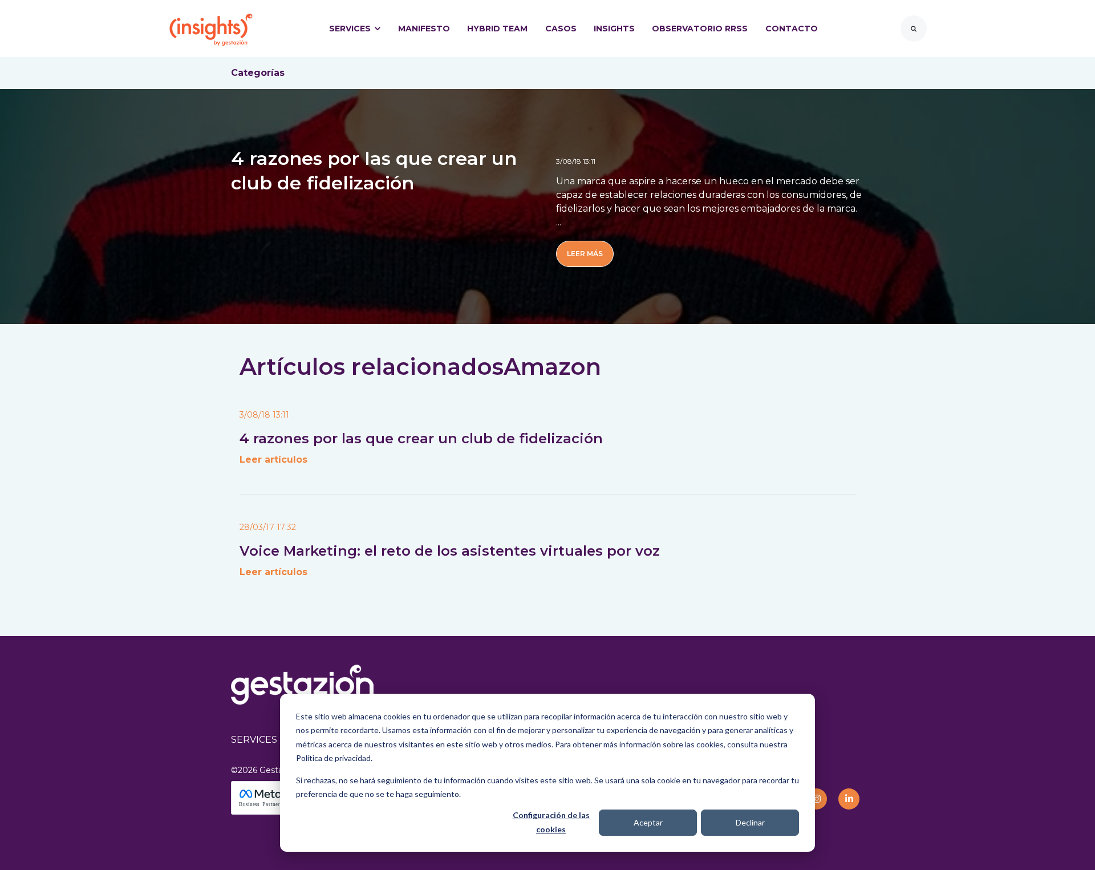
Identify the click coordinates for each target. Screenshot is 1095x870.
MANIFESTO (424, 28)
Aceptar (648, 822)
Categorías (258, 72)
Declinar (750, 822)
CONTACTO (791, 28)
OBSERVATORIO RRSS (700, 28)
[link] (211, 27)
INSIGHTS (614, 28)
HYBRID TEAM (497, 28)
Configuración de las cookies (551, 822)
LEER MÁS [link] (585, 253)
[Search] (914, 28)
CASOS (561, 28)
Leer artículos (273, 459)
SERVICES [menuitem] (254, 739)
